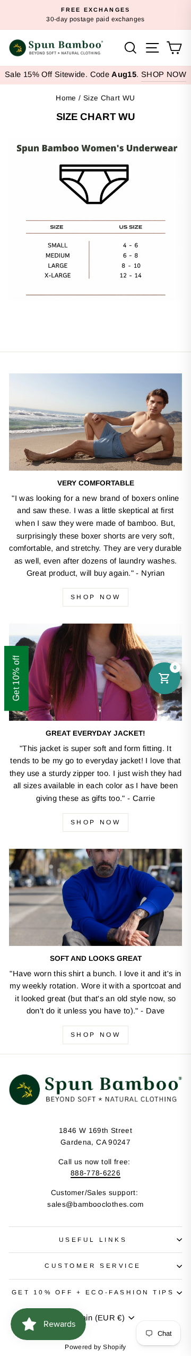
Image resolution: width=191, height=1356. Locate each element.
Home (66, 98)
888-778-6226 (95, 1173)
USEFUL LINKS (93, 1239)
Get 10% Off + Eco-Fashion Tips (93, 1292)
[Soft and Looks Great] (95, 897)
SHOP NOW (163, 74)
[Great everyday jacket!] (95, 672)
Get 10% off (16, 678)
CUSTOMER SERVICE (93, 1265)
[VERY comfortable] (95, 422)
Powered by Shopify (95, 1347)
